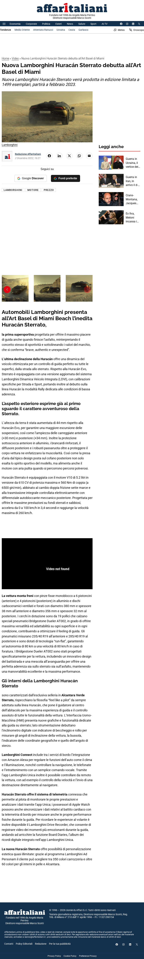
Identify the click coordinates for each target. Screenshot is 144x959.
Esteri (58, 23)
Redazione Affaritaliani (28, 154)
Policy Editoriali (24, 943)
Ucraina (61, 29)
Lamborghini (13, 190)
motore (33, 190)
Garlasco (83, 29)
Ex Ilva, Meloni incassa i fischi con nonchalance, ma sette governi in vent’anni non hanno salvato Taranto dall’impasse (133, 217)
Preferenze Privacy (88, 956)
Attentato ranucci (43, 29)
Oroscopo (138, 30)
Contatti (8, 943)
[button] (7, 289)
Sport (93, 23)
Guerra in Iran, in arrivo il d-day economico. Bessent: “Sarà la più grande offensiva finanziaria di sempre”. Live (133, 181)
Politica (46, 23)
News (70, 23)
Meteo (121, 30)
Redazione (40, 943)
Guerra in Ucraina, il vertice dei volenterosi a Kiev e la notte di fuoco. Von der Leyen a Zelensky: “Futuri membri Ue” (133, 163)
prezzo (49, 190)
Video (15, 58)
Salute (81, 23)
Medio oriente (22, 29)
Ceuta (71, 29)
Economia (15, 23)
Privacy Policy (54, 956)
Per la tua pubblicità (60, 943)
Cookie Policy (70, 956)
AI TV (104, 23)
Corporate (31, 23)
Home (5, 58)
